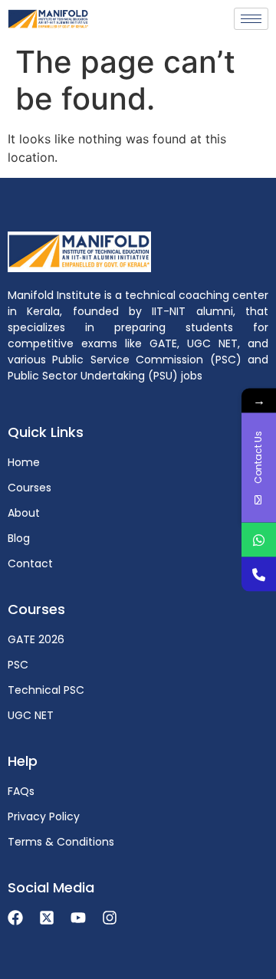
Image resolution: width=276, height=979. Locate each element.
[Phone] (259, 574)
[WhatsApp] (259, 539)
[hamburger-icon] (251, 19)
